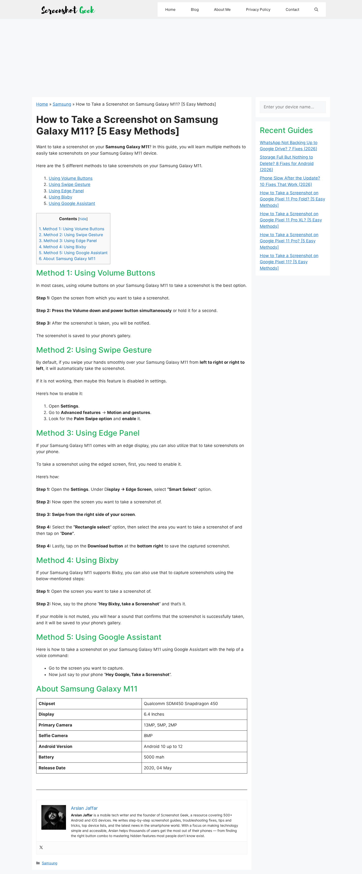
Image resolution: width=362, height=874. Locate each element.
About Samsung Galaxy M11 (67, 258)
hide (82, 219)
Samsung (62, 104)
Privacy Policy (258, 9)
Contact (292, 9)
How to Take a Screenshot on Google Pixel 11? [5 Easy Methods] (289, 262)
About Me (222, 9)
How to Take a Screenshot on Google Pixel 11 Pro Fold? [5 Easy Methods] (292, 199)
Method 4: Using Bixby (62, 246)
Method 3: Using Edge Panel (68, 240)
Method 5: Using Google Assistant (73, 252)
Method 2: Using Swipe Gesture (71, 234)
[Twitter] (41, 847)
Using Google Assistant (72, 203)
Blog (195, 9)
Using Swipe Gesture (69, 184)
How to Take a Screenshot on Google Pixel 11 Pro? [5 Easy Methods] (289, 241)
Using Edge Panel (66, 190)
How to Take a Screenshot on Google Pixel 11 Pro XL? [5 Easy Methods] (291, 220)
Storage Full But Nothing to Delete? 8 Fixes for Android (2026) (287, 163)
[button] (316, 9)
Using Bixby (60, 197)
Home (170, 9)
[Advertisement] (181, 55)
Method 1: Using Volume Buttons (71, 228)
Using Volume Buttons (71, 178)
